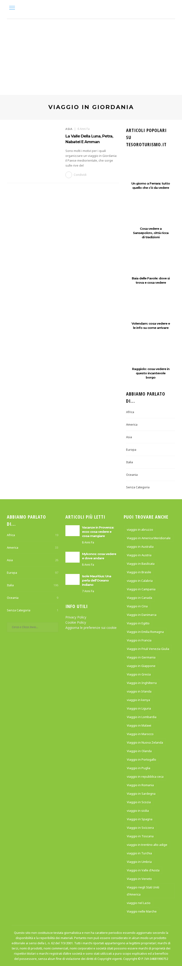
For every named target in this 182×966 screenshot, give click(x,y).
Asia (69, 129)
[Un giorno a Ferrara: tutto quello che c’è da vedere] (150, 169)
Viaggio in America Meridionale (149, 538)
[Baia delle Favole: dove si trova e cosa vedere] (150, 264)
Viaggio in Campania (141, 589)
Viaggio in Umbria (139, 862)
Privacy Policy (75, 617)
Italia (129, 462)
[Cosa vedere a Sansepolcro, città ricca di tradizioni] (150, 214)
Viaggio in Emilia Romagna (145, 632)
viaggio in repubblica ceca (145, 776)
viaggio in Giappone (141, 666)
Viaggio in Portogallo (141, 759)
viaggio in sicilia (138, 810)
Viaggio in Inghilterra (142, 683)
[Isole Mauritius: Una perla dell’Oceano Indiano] (72, 579)
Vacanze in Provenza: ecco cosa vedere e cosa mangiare (98, 531)
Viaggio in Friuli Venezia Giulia (148, 649)
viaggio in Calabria (140, 580)
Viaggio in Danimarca (141, 615)
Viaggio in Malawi (139, 725)
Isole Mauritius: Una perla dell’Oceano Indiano (96, 580)
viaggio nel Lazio (138, 903)
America (131, 424)
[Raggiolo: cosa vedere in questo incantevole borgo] (150, 355)
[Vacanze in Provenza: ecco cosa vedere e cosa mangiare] (72, 530)
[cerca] (170, 8)
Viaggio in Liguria (139, 708)
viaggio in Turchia (139, 853)
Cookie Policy (75, 622)
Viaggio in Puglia (138, 768)
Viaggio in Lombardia (141, 717)
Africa (130, 412)
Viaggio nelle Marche (142, 911)
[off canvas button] (12, 8)
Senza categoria (138, 487)
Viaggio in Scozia (139, 802)
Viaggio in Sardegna (141, 793)
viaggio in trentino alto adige (147, 844)
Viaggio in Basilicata (141, 563)
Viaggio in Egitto (138, 623)
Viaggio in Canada (139, 597)
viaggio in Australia (140, 546)
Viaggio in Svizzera (140, 827)
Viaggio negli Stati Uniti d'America (143, 890)
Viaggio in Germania (141, 657)
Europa (131, 449)
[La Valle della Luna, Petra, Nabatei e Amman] (34, 145)
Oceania (132, 474)
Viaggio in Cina (137, 606)
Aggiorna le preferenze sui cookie (91, 627)
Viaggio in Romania (140, 785)
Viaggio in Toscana (140, 836)
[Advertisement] (91, 55)
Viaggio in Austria (139, 555)
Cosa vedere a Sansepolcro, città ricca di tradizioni (150, 233)
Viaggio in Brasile (139, 572)
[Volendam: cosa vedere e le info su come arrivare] (150, 309)
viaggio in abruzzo (140, 529)
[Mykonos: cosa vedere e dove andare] (72, 556)
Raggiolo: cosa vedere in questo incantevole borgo (150, 373)
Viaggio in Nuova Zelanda (145, 742)
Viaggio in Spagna (139, 819)
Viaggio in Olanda (139, 751)
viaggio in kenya (138, 700)
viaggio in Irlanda (139, 691)
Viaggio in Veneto (139, 879)
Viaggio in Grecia (139, 674)
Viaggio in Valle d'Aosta (143, 870)
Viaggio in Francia (139, 640)
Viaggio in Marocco (140, 734)
